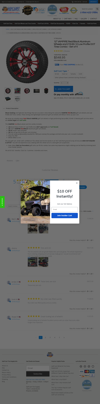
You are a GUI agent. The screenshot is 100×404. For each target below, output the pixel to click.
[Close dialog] (77, 183)
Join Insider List (64, 215)
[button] (2, 202)
